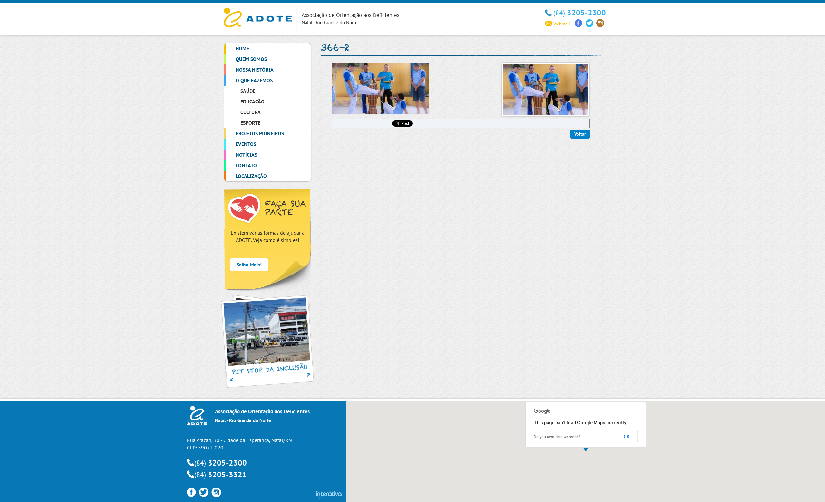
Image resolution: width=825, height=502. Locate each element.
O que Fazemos (254, 80)
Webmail (561, 24)
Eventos (246, 144)
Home (242, 48)
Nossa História (255, 69)
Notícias (246, 154)
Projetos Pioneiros (260, 133)
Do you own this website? (557, 437)
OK (627, 436)
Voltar (580, 134)
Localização (251, 176)
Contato (246, 165)
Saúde (247, 91)
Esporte (250, 123)
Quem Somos (251, 59)
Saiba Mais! (249, 264)
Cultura (250, 112)
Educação (252, 101)
